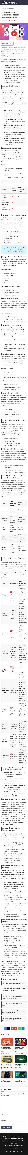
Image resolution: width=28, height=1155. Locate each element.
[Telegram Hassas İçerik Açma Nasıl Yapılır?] (7, 1075)
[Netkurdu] (10, 2)
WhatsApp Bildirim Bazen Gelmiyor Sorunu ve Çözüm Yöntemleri (7, 1066)
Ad (2, 1114)
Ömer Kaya (5, 20)
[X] (8, 1028)
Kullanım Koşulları (14, 1148)
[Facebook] (5, 1028)
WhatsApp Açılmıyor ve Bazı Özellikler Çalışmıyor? (21, 1066)
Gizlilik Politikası (19, 1145)
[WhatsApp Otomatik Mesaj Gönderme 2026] (21, 1075)
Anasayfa (4, 8)
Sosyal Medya (11, 8)
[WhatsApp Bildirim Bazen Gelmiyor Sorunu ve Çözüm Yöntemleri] (7, 1059)
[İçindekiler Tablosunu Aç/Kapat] (10, 43)
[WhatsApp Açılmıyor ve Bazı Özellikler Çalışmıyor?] (21, 1059)
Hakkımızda (12, 1145)
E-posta (3, 1120)
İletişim (6, 1145)
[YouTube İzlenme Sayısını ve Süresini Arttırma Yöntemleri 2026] (7, 1042)
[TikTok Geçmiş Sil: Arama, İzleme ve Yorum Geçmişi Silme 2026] (21, 1042)
